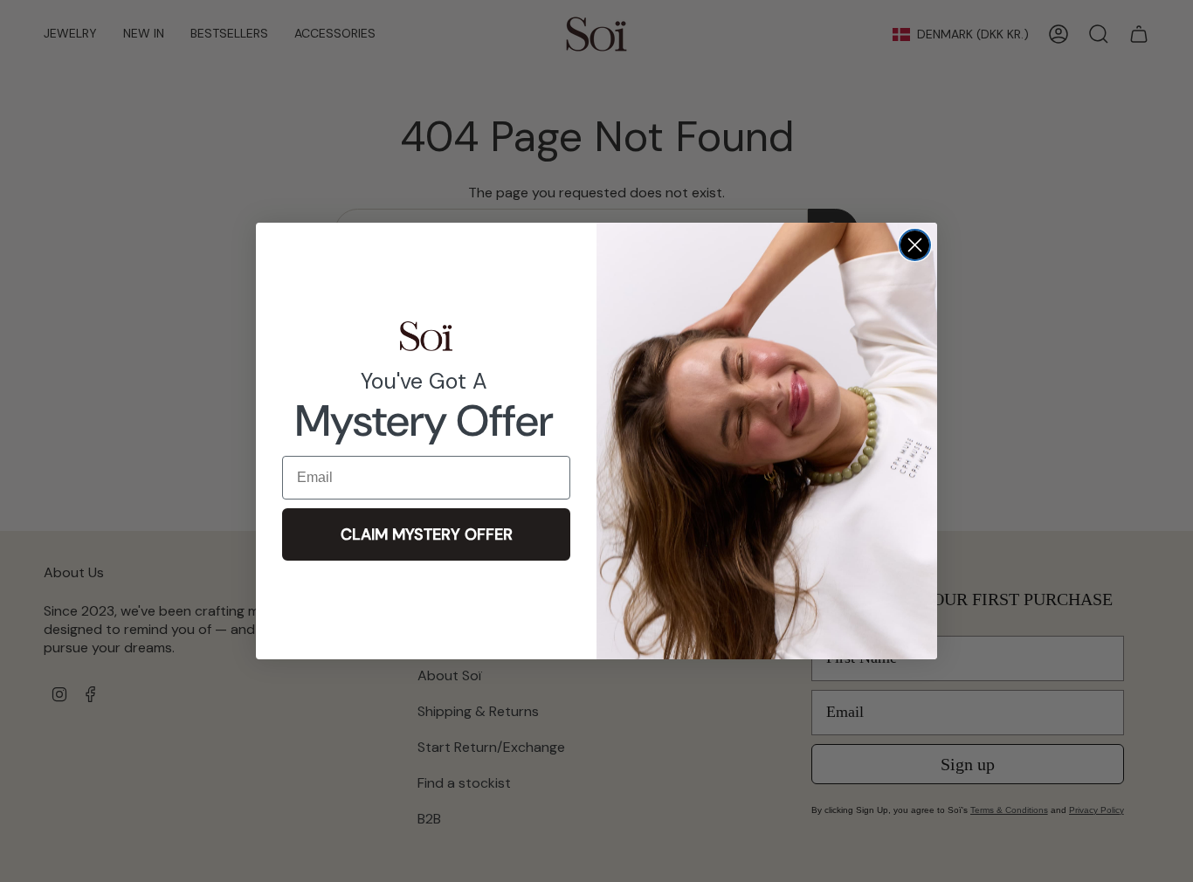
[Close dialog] (915, 245)
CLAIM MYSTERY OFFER (427, 534)
